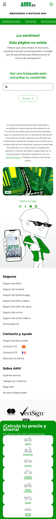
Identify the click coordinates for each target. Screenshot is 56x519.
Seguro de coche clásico (17, 318)
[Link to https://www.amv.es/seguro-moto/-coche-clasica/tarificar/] (28, 472)
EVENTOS (30, 21)
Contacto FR (10, 352)
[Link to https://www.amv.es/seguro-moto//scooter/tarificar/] (28, 450)
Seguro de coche (12, 312)
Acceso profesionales (15, 392)
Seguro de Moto (12, 283)
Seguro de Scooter (13, 289)
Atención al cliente (13, 358)
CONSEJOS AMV (11, 21)
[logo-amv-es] (28, 3)
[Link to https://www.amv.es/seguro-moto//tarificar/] (28, 439)
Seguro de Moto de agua (17, 306)
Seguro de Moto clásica (16, 300)
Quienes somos (12, 375)
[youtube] (30, 206)
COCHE (28, 466)
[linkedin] (36, 206)
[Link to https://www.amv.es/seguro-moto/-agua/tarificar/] (28, 509)
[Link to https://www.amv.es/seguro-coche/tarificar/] (28, 461)
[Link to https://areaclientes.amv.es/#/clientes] (51, 4)
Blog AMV (8, 387)
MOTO (28, 444)
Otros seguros (11, 324)
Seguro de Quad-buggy (16, 295)
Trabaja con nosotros (14, 381)
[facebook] (25, 206)
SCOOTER (28, 454)
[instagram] (20, 206)
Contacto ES (10, 346)
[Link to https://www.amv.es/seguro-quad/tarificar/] (28, 498)
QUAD (28, 503)
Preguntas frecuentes (15, 340)
